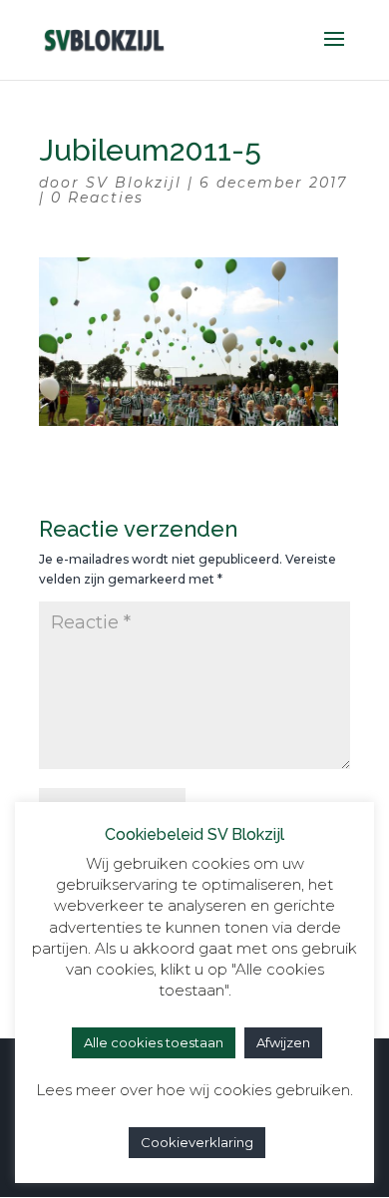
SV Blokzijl (134, 183)
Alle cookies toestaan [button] (153, 1042)
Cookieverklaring (197, 1142)
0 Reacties (97, 197)
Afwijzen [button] (283, 1042)
